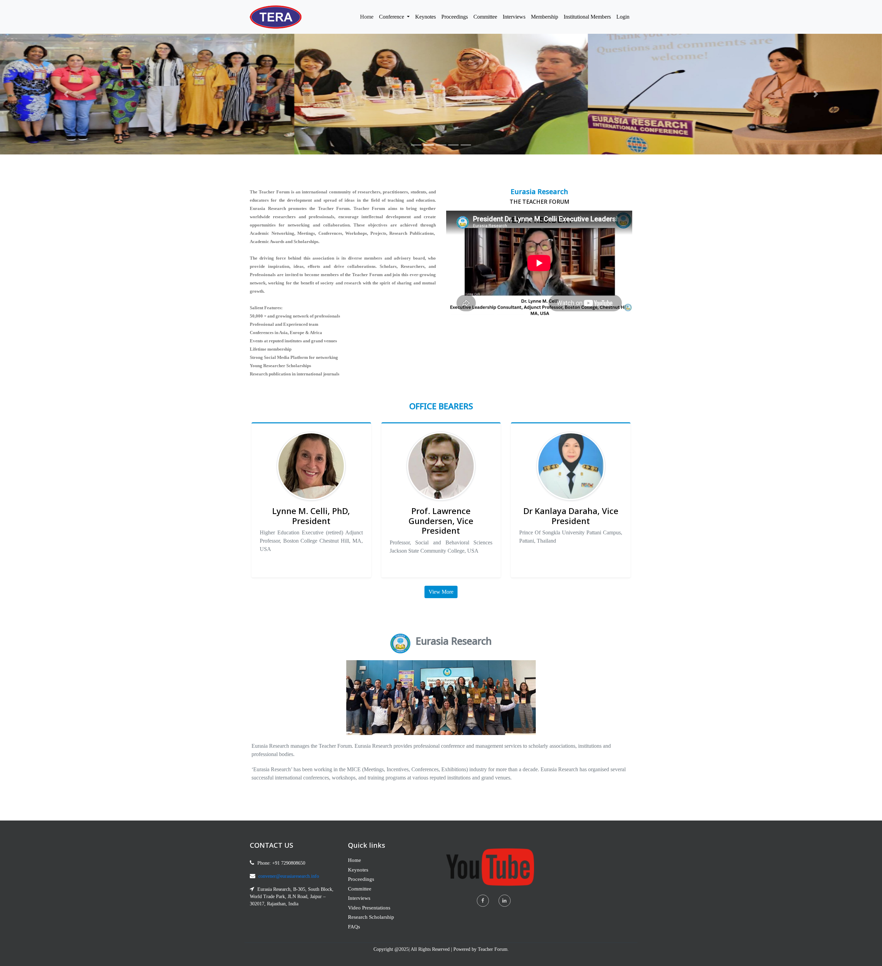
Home (368, 16)
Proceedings (454, 17)
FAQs (354, 926)
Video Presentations (369, 907)
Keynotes (425, 17)
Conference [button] (392, 17)
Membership (544, 17)
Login (622, 17)
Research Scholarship (371, 917)
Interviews (514, 17)
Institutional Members (587, 17)
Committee (485, 17)
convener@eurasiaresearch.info (288, 876)
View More (441, 592)
